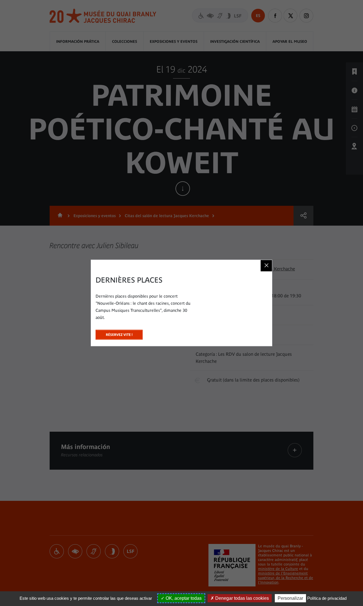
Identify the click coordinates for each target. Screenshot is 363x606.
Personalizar (290, 598)
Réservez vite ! (119, 333)
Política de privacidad (327, 598)
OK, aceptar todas (183, 598)
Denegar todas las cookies (241, 598)
